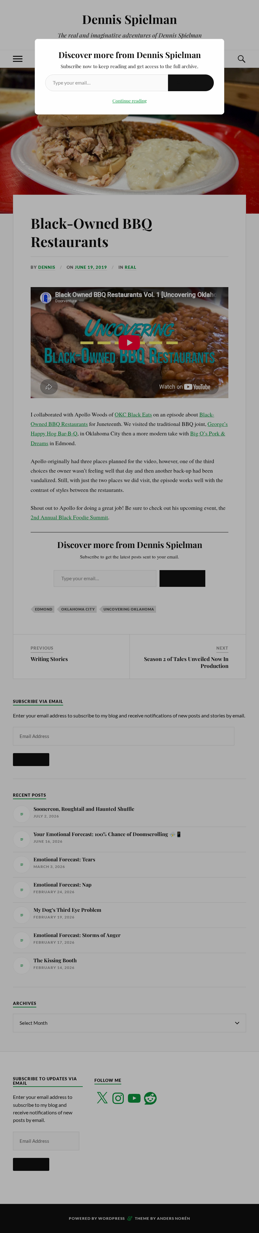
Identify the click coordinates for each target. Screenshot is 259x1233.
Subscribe (191, 83)
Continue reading (129, 101)
